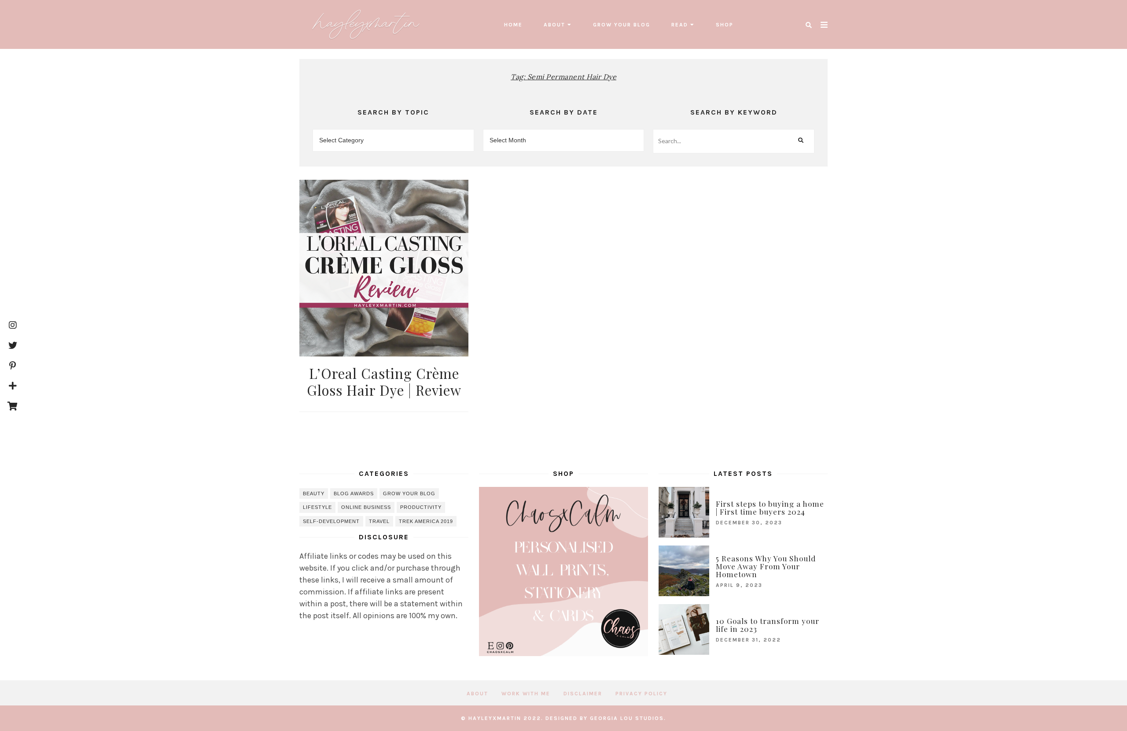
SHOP (724, 25)
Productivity (421, 507)
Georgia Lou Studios (627, 718)
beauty (313, 493)
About (554, 25)
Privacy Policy (641, 693)
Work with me (525, 693)
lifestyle (317, 507)
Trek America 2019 (426, 521)
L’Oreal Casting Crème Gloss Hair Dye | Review (384, 381)
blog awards (354, 493)
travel (379, 521)
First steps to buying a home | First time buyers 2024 (770, 507)
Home (513, 25)
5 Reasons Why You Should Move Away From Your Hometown (766, 566)
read (679, 25)
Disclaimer (583, 693)
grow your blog (621, 25)
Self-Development (331, 521)
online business (366, 507)
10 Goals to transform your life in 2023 (767, 625)
